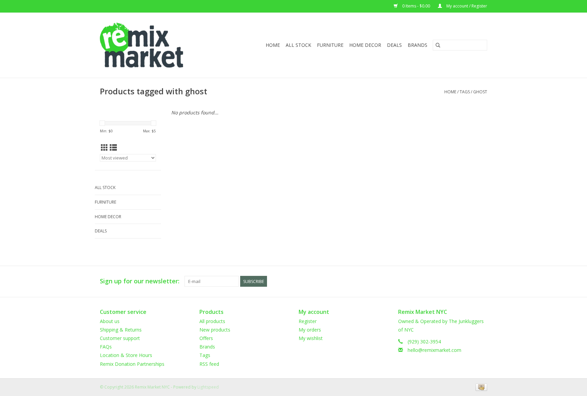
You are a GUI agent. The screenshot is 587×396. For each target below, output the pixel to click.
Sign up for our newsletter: (139, 281)
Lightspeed (208, 387)
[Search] (438, 45)
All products (212, 321)
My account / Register (466, 6)
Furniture (330, 45)
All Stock (298, 45)
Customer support (120, 338)
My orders (310, 329)
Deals (394, 45)
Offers (206, 338)
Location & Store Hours (126, 355)
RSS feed (209, 364)
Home (273, 45)
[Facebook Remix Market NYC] (457, 281)
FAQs (106, 346)
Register (308, 321)
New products (214, 329)
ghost (480, 92)
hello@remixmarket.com (434, 350)
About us (110, 321)
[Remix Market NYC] (152, 45)
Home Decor (365, 45)
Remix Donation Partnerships (132, 364)
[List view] (113, 147)
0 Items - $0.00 (416, 6)
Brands (417, 45)
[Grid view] (104, 147)
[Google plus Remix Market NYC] (469, 281)
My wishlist (311, 338)
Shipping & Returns (121, 329)
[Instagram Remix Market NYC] (481, 281)
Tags (465, 92)
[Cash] (480, 387)
